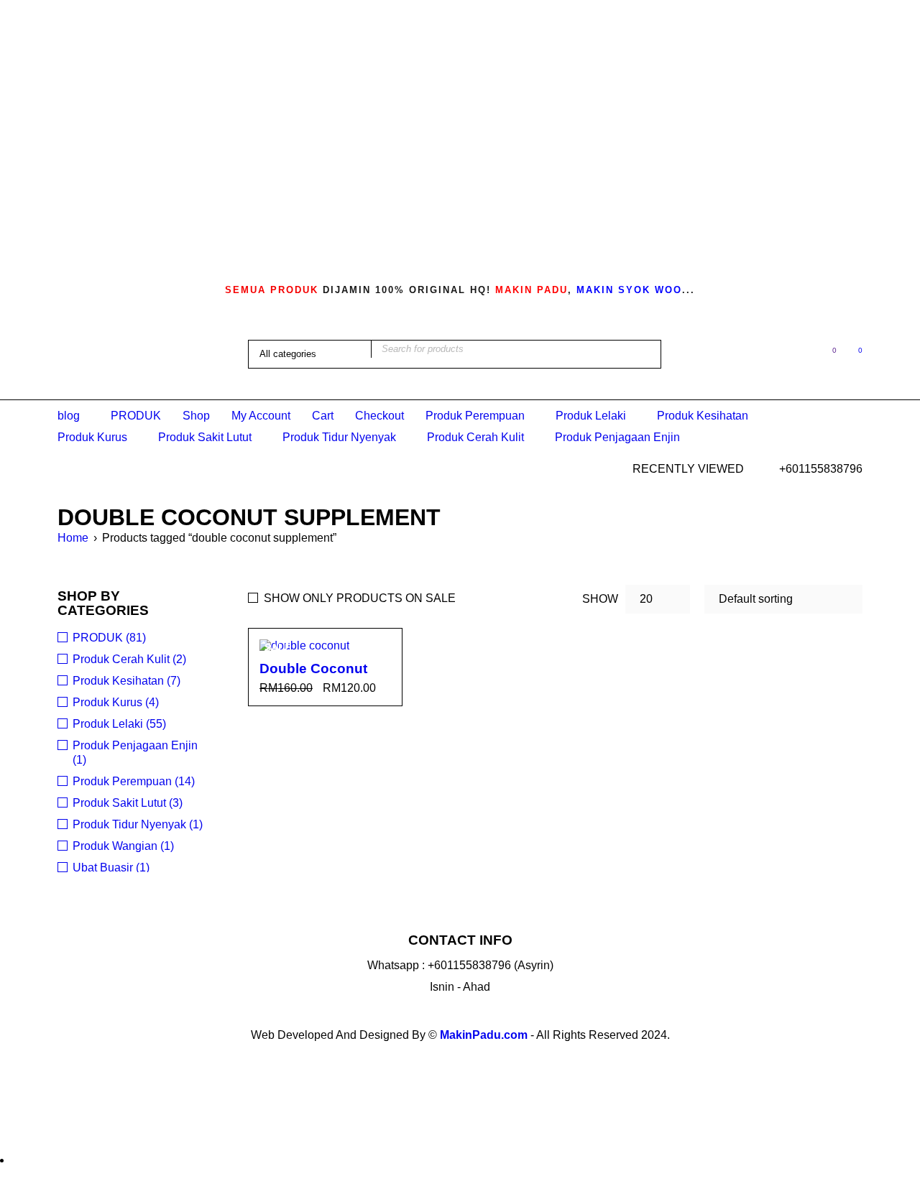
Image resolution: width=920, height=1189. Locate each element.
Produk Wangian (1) (123, 846)
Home (73, 538)
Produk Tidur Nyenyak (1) (138, 824)
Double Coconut (313, 668)
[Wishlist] (827, 353)
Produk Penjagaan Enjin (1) (135, 752)
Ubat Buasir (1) (111, 867)
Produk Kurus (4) (116, 702)
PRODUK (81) (109, 637)
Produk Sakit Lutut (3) (128, 803)
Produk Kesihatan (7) (126, 681)
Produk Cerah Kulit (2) (129, 659)
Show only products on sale (360, 598)
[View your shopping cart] (853, 353)
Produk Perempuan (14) (134, 781)
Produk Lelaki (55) (119, 724)
